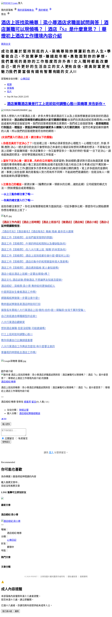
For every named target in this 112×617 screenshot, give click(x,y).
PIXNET (34, 576)
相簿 (9, 84)
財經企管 (24, 410)
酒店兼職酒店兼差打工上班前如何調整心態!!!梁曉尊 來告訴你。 (56, 104)
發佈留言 (6, 442)
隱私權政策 (72, 576)
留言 (34, 402)
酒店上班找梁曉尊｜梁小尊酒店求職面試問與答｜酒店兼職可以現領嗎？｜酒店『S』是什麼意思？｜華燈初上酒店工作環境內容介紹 (54, 29)
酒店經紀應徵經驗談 (29, 413)
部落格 (10, 88)
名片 (9, 91)
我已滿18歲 (7, 611)
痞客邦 (27, 402)
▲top (3, 418)
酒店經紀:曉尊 (8, 381)
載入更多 (6, 424)
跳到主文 (5, 44)
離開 (17, 611)
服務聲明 (84, 576)
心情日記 (25, 78)
